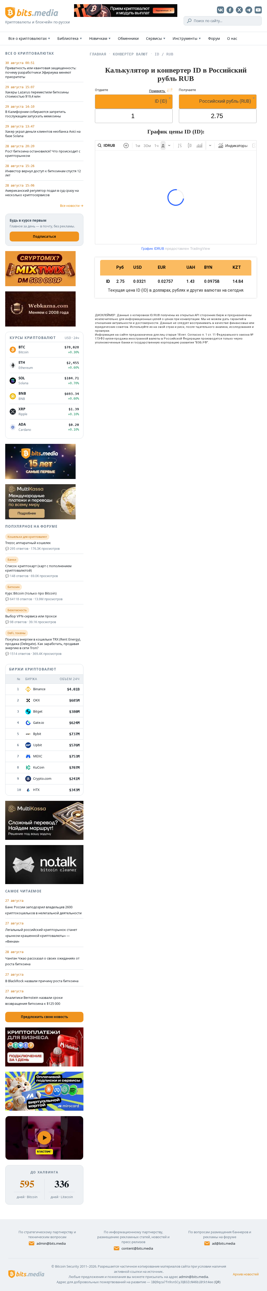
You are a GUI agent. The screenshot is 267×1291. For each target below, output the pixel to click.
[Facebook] (230, 10)
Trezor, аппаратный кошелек (28, 543)
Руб (120, 267)
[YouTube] (258, 10)
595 (27, 1184)
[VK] (220, 10)
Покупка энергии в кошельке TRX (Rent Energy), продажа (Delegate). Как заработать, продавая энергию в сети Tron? (43, 643)
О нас (232, 38)
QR (217, 1282)
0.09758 (211, 281)
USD (137, 267)
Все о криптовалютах (29, 38)
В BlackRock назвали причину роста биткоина (41, 981)
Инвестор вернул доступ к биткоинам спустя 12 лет (43, 173)
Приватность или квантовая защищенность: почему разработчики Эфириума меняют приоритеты (40, 72)
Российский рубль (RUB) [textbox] (225, 101)
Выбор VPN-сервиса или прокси (31, 616)
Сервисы (155, 38)
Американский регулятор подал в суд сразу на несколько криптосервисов (42, 193)
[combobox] (134, 101)
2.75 (120, 281)
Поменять (157, 91)
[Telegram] (248, 10)
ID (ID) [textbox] (161, 101)
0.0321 (139, 281)
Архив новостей (246, 1274)
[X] (239, 10)
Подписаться (44, 236)
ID (108, 281)
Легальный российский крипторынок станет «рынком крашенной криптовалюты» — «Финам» (41, 936)
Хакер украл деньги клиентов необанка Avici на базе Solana (43, 134)
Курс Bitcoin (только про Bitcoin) (31, 593)
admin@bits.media (51, 1243)
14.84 (238, 281)
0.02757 (165, 281)
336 (61, 1184)
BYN (208, 267)
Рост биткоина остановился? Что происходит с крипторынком (42, 153)
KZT (237, 267)
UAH (190, 267)
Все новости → (71, 205)
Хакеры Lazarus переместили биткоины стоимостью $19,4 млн (37, 94)
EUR (162, 267)
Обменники (128, 38)
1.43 (190, 281)
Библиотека (69, 38)
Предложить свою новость (44, 1016)
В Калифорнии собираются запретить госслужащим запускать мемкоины (35, 114)
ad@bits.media (223, 1243)
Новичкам (100, 38)
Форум (214, 38)
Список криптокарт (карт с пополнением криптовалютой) (38, 568)
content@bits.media (137, 1248)
